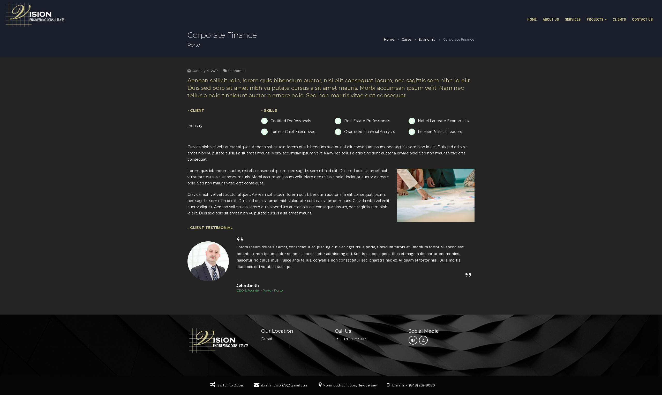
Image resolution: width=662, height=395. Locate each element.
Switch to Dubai (230, 385)
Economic (236, 71)
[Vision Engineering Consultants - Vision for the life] (35, 15)
